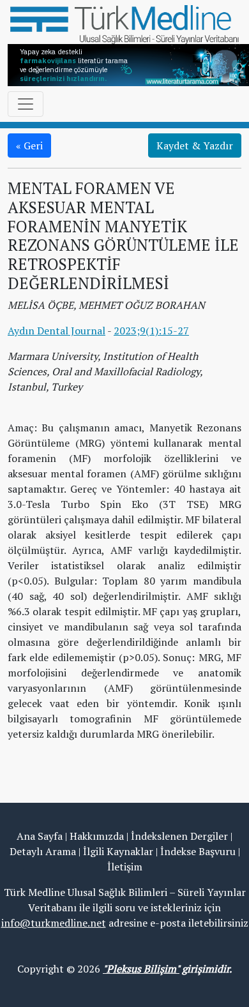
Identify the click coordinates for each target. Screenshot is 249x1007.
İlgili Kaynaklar (118, 851)
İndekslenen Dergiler (179, 836)
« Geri (29, 145)
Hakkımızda (97, 836)
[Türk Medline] (124, 23)
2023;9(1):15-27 (151, 331)
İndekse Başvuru (198, 851)
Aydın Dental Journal (56, 331)
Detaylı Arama (43, 851)
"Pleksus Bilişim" (141, 969)
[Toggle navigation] (25, 104)
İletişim (124, 867)
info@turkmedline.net (53, 923)
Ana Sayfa (40, 836)
